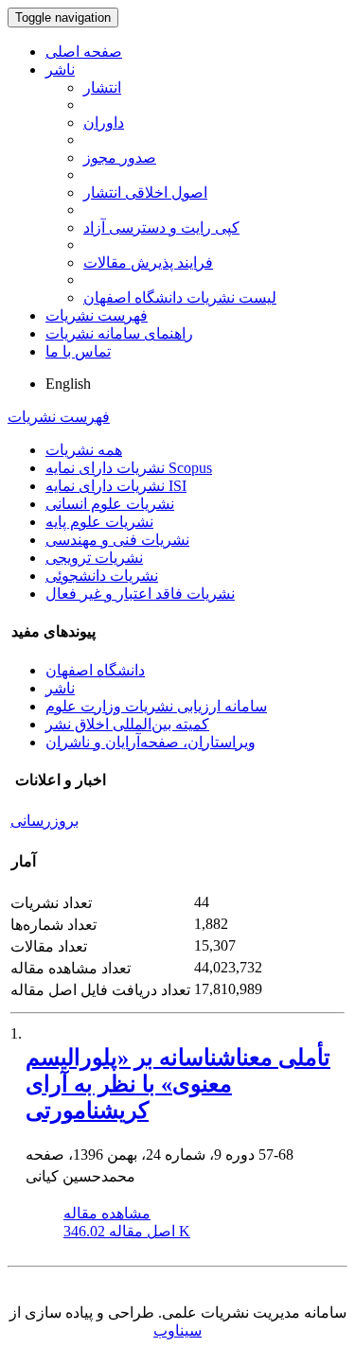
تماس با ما (78, 351)
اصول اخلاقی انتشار (145, 192)
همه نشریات (83, 450)
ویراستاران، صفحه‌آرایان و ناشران (150, 742)
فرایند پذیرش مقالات (148, 262)
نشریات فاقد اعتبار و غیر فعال (140, 594)
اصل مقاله (126, 1231)
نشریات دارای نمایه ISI (115, 486)
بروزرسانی (44, 821)
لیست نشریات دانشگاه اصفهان (179, 297)
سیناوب (177, 1330)
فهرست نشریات (96, 315)
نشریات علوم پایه (99, 522)
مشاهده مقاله (107, 1213)
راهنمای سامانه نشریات (119, 333)
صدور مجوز (119, 157)
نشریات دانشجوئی (101, 576)
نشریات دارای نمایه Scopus (128, 468)
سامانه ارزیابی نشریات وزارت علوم (156, 706)
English (68, 384)
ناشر (60, 69)
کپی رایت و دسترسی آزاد (161, 227)
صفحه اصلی (83, 52)
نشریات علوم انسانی (109, 504)
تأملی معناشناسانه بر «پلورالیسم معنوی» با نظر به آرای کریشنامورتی (178, 1084)
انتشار (102, 87)
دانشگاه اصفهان (95, 670)
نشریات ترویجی (94, 558)
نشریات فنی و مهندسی (117, 540)
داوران (103, 122)
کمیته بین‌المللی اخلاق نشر (127, 724)
